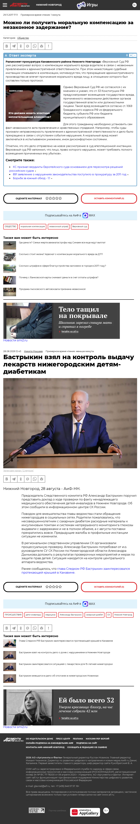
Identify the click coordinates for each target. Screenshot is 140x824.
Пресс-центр (63, 739)
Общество (23, 38)
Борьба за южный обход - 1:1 (31, 178)
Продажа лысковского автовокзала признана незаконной (52, 289)
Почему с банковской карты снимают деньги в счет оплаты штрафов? (58, 277)
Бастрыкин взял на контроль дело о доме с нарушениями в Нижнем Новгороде (64, 652)
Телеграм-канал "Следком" (18, 470)
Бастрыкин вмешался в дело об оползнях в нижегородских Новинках (58, 675)
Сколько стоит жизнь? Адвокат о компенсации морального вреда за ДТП (61, 254)
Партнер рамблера (57, 810)
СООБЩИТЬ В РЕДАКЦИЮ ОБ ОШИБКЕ (87, 747)
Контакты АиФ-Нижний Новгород (45, 747)
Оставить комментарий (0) (109, 198)
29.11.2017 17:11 (10, 14)
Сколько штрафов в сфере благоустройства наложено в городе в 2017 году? (62, 265)
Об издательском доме (39, 739)
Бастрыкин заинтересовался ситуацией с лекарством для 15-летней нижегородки (66, 664)
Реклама (78, 739)
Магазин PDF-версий (97, 739)
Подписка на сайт (86, 743)
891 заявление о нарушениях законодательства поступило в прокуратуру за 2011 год (69, 174)
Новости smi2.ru (15, 340)
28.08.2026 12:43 (12, 351)
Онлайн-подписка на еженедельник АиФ (49, 743)
